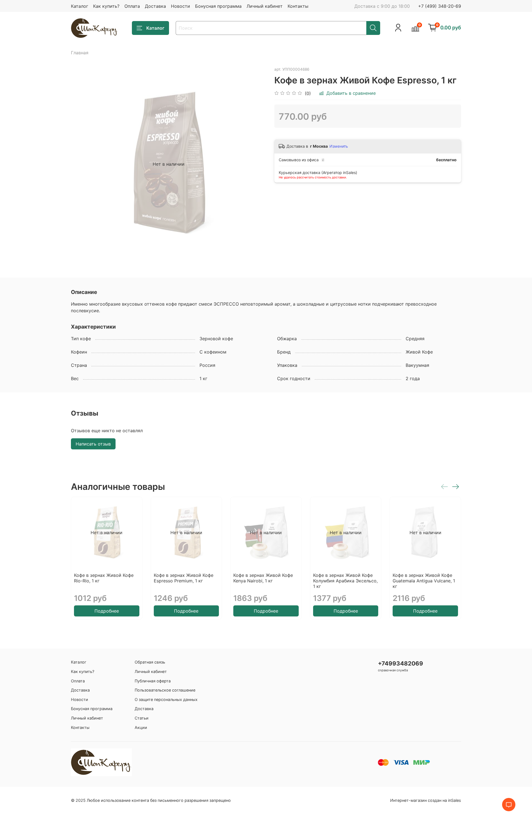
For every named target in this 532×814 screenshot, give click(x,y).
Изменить (338, 146)
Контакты (298, 6)
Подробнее (106, 611)
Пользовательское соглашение (165, 690)
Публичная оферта (153, 681)
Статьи (142, 718)
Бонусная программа (218, 6)
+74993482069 (400, 663)
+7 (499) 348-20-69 (439, 6)
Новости (180, 6)
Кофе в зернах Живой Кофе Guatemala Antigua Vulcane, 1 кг (424, 580)
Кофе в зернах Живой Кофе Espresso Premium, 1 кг (183, 577)
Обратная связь (150, 662)
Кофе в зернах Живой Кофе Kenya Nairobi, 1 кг (263, 577)
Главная (79, 52)
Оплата (132, 6)
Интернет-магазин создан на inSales (425, 800)
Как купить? (106, 6)
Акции (141, 727)
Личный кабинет (265, 6)
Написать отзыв (93, 444)
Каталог (79, 6)
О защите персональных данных (166, 699)
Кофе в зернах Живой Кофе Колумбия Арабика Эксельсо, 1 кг (345, 580)
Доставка (155, 6)
